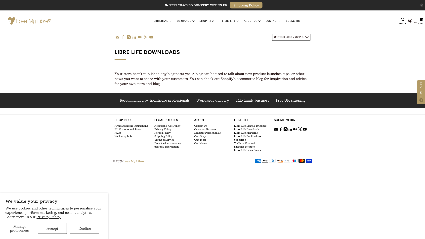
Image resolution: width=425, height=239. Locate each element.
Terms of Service (164, 140)
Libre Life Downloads (246, 129)
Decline (85, 228)
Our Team (200, 140)
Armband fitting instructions (131, 126)
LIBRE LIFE (229, 21)
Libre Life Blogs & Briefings (250, 126)
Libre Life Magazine (246, 133)
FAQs (118, 133)
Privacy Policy (162, 129)
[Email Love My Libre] (117, 37)
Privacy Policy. (49, 217)
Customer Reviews (205, 129)
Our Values (200, 143)
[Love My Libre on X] (146, 37)
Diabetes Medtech (244, 147)
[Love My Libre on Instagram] (129, 37)
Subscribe (240, 140)
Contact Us (200, 126)
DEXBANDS (184, 21)
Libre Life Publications (247, 136)
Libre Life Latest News (247, 150)
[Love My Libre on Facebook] (123, 37)
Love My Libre (133, 161)
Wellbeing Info (123, 136)
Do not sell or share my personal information (167, 145)
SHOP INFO (207, 21)
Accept (52, 228)
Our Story (200, 136)
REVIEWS (421, 89)
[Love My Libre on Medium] (140, 37)
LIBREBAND (161, 21)
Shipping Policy (246, 5)
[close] (421, 5)
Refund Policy (162, 133)
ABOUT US (250, 21)
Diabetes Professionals (207, 133)
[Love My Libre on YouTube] (151, 37)
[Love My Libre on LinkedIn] (134, 37)
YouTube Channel (244, 143)
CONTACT (272, 21)
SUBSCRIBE (293, 21)
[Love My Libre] (29, 21)
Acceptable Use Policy (167, 126)
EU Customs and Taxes (128, 129)
